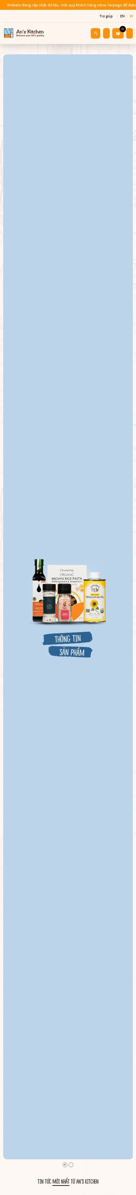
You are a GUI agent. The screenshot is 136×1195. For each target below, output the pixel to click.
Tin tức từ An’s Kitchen (68, 1181)
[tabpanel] (68, 606)
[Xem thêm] (68, 606)
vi (131, 16)
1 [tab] (65, 1164)
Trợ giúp (106, 16)
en (122, 16)
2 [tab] (71, 1164)
